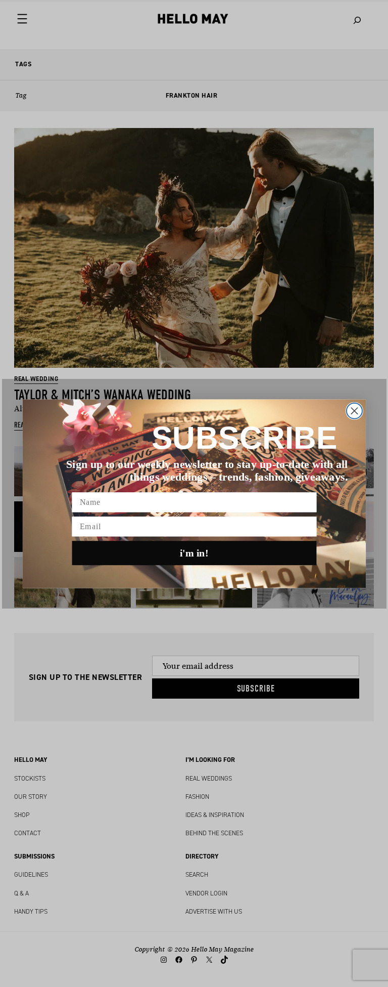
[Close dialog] (354, 410)
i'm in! (194, 553)
